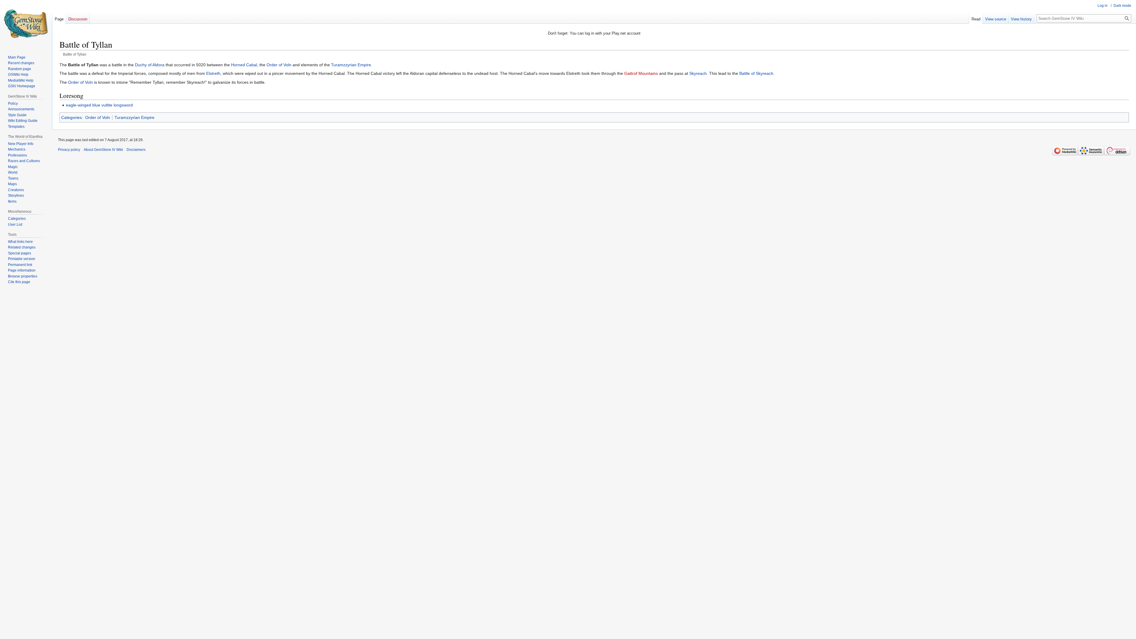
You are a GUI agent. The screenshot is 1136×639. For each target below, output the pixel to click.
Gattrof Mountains (641, 73)
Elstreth (213, 73)
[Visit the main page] (26, 23)
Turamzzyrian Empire (351, 64)
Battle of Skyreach (756, 73)
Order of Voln (279, 64)
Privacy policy (69, 150)
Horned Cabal (244, 64)
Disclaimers (136, 150)
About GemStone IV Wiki (103, 150)
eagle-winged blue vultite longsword (99, 105)
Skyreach (698, 73)
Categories (71, 117)
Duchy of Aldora (149, 64)
